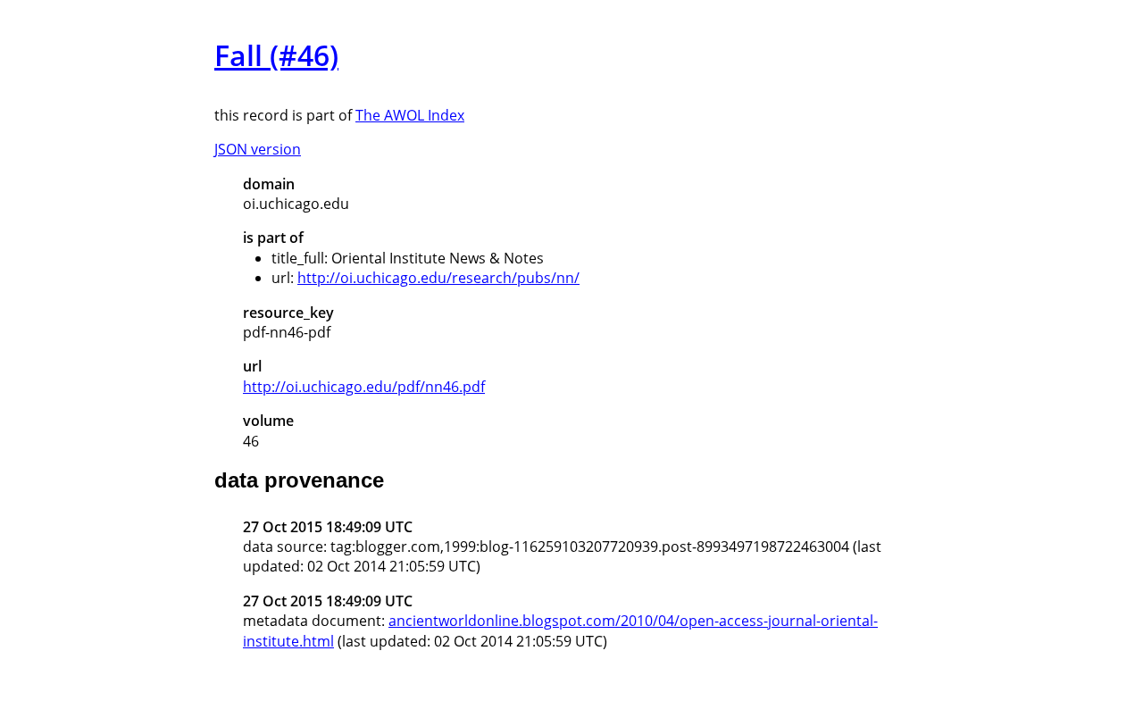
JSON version (257, 149)
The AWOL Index (409, 115)
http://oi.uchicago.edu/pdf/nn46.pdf (364, 386)
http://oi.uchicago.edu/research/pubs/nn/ (438, 278)
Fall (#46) (276, 55)
